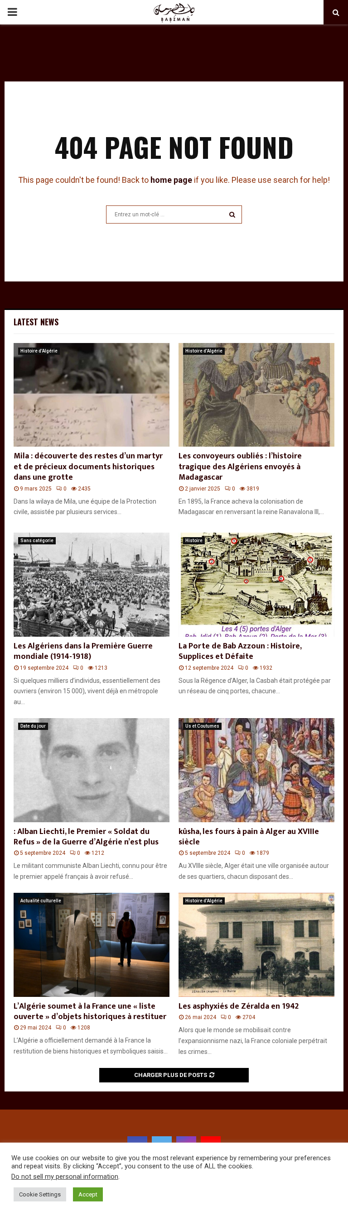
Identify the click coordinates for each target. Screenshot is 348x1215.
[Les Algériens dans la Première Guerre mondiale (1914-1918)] (91, 584)
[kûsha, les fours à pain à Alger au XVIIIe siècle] (256, 770)
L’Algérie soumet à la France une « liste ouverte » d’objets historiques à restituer (90, 1012)
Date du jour (33, 726)
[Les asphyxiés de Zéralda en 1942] (256, 944)
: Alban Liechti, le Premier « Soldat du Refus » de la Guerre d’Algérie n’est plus (86, 837)
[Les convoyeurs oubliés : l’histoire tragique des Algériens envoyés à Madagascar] (256, 395)
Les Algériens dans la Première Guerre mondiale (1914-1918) (83, 651)
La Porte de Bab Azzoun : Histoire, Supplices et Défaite (240, 651)
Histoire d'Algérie (39, 350)
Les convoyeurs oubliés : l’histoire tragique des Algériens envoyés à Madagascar (240, 466)
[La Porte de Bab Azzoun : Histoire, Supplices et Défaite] (256, 584)
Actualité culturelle (40, 900)
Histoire (194, 540)
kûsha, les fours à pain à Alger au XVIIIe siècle (249, 837)
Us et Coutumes (202, 726)
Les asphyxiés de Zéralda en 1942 (239, 1006)
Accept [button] (87, 1194)
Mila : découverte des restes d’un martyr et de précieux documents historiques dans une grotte (88, 466)
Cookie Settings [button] (40, 1194)
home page (171, 180)
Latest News (36, 322)
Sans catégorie (36, 540)
